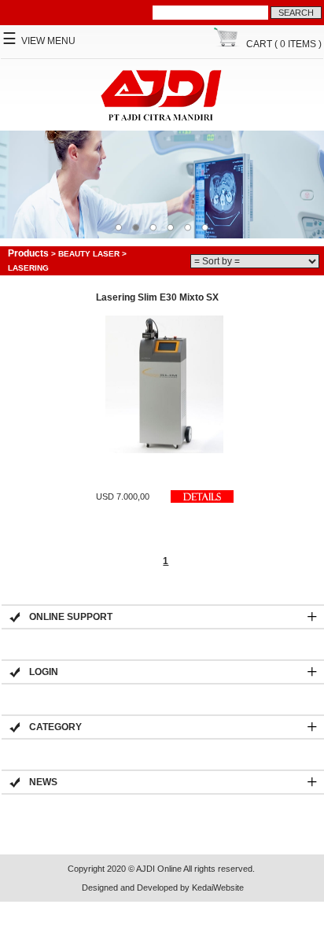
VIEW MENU (38, 40)
